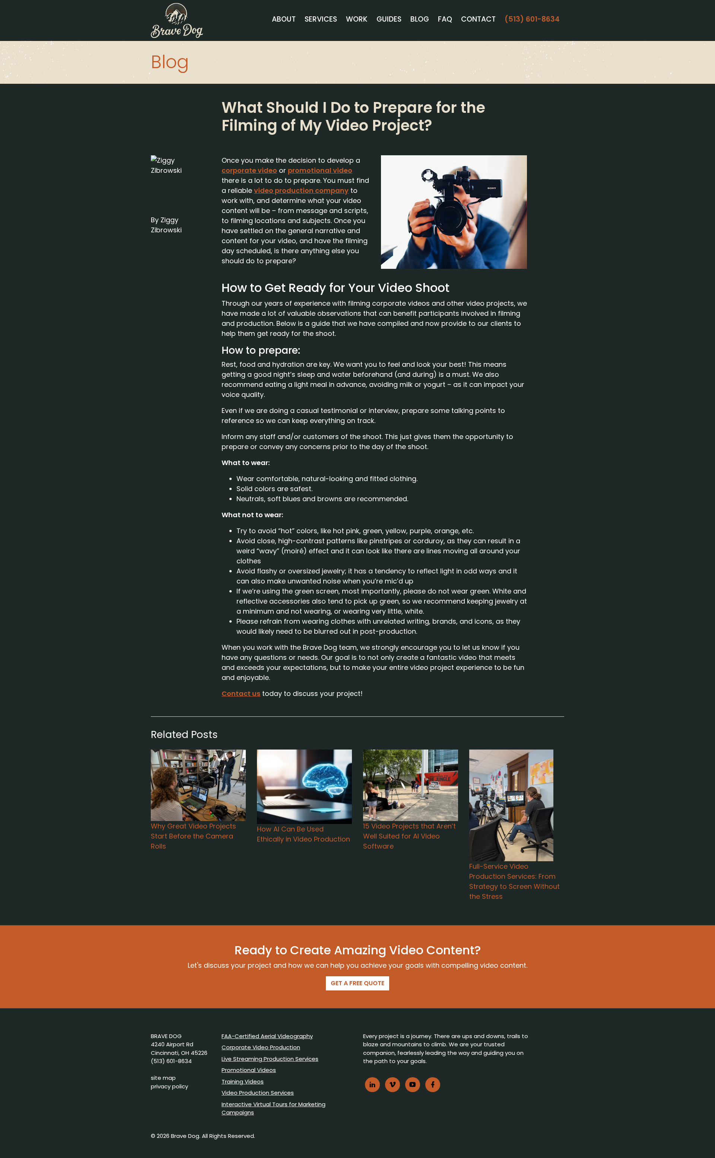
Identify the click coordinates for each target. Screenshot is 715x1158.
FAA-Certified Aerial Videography (267, 1036)
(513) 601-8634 (532, 19)
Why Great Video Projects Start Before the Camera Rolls (193, 836)
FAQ (445, 19)
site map (163, 1078)
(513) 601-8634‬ (171, 1061)
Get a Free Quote (357, 983)
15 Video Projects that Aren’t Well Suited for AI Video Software (409, 836)
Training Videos (243, 1081)
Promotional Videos (249, 1070)
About (284, 19)
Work (357, 19)
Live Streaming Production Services (270, 1059)
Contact (478, 19)
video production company (301, 190)
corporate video (249, 170)
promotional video (320, 170)
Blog (419, 19)
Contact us (241, 693)
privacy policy (169, 1086)
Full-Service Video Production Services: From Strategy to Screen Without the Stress (514, 881)
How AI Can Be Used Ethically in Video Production (303, 834)
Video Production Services (258, 1093)
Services (321, 19)
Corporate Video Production (261, 1047)
